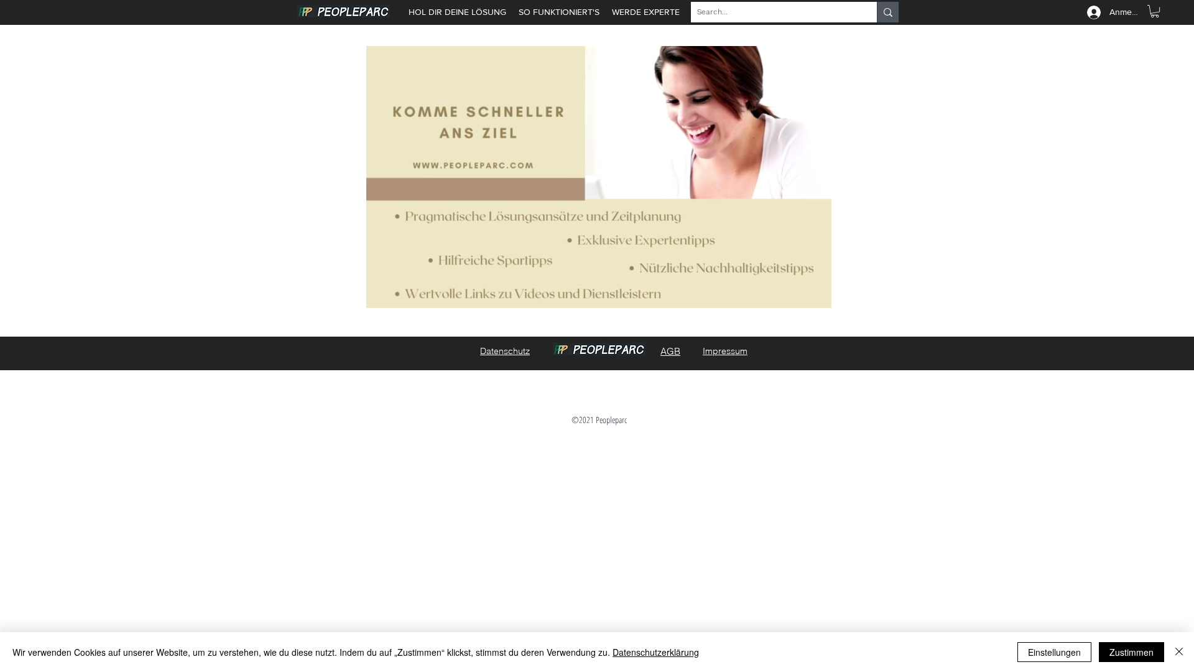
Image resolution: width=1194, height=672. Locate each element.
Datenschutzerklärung (656, 652)
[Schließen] (1179, 652)
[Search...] (888, 12)
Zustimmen (1131, 652)
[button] (1154, 11)
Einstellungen (1054, 652)
